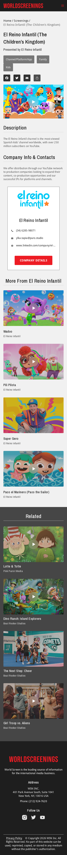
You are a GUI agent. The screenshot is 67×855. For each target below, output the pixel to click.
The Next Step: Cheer (17, 671)
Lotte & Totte (12, 566)
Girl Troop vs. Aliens (16, 723)
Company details (33, 260)
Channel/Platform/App (19, 59)
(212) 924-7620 (38, 801)
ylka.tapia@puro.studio (29, 238)
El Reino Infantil (11, 336)
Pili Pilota (9, 385)
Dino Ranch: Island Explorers (22, 618)
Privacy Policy (14, 838)
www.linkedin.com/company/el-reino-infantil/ (36, 245)
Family (43, 59)
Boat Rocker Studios (14, 623)
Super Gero (11, 438)
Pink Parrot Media (13, 571)
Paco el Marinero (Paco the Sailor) (26, 492)
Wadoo (7, 331)
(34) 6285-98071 (26, 230)
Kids (8, 67)
